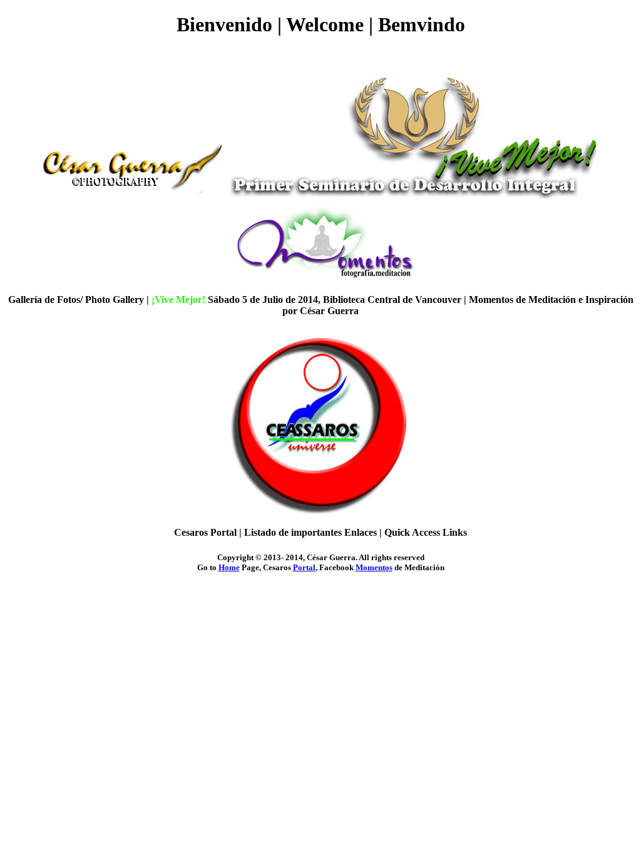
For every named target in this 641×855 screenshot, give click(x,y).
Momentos (374, 567)
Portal (304, 567)
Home (229, 567)
